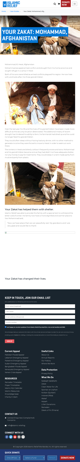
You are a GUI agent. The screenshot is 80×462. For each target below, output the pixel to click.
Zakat (43, 384)
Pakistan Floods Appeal (14, 355)
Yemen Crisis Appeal (13, 372)
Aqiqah (44, 401)
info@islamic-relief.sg (19, 335)
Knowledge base (12, 394)
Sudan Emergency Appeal (15, 364)
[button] (59, 4)
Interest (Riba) (47, 396)
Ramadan (45, 407)
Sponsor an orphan (49, 390)
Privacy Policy (46, 373)
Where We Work (48, 364)
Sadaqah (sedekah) (49, 381)
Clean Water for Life (49, 387)
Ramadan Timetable (13, 382)
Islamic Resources (12, 391)
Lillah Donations (48, 404)
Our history (46, 361)
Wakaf (44, 398)
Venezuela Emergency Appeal (17, 369)
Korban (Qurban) (48, 393)
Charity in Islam (11, 397)
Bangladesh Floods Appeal (16, 366)
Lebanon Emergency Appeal (16, 358)
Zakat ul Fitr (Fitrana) (50, 410)
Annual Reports (47, 358)
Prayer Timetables (12, 385)
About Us (45, 355)
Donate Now (66, 3)
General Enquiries (14, 418)
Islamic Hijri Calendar (13, 388)
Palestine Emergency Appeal (17, 361)
